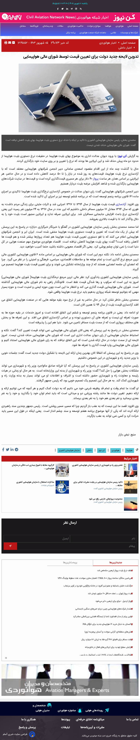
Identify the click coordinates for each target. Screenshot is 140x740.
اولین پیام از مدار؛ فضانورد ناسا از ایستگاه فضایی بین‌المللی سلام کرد (102, 616)
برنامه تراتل (71, 33)
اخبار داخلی (125, 47)
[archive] (6, 658)
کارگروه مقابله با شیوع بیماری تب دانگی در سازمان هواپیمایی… (33, 467)
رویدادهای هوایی (94, 710)
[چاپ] (5, 43)
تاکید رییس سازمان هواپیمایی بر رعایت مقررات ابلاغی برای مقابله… (97, 483)
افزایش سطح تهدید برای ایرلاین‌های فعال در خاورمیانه (108, 647)
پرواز (95, 178)
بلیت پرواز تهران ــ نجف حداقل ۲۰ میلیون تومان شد (110, 593)
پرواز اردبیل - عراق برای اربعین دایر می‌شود (114, 601)
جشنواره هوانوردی (67, 710)
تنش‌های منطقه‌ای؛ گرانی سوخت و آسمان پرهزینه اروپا (108, 632)
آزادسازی (121, 204)
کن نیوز (102, 450)
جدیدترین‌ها (115, 562)
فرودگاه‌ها (34, 26)
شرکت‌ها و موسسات (129, 33)
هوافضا (108, 26)
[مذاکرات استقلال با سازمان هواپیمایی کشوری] (62, 487)
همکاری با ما (28, 719)
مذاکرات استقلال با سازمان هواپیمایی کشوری (35, 482)
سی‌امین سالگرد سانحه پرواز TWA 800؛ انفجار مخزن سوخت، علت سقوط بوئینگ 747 (95, 578)
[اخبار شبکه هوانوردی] (70, 17)
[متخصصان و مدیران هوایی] (70, 680)
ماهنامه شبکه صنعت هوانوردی (93, 33)
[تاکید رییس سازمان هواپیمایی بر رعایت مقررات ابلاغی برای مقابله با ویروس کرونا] (130, 487)
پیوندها (65, 719)
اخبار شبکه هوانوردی (97, 735)
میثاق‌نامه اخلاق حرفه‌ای (90, 719)
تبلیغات (65, 727)
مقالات (60, 26)
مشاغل (23, 26)
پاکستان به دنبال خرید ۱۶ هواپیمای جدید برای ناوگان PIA (107, 624)
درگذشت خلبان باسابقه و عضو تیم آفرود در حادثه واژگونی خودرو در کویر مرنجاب (97, 586)
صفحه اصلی (132, 26)
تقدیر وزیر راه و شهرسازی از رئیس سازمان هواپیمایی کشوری (97, 465)
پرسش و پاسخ (27, 727)
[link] (80, 9)
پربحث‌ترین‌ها (70, 562)
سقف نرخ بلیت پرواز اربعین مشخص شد (114, 570)
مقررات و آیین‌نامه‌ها (92, 727)
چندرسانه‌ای (48, 26)
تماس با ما (132, 719)
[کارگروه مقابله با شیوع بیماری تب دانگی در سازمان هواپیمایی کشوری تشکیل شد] (62, 470)
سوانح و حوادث (94, 26)
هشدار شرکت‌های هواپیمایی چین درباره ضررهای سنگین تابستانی (103, 609)
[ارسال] (9, 43)
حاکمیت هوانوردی (75, 26)
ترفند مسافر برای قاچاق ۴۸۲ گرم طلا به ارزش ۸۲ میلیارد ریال (106, 639)
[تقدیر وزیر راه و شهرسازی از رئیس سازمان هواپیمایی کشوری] (130, 470)
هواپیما (130, 450)
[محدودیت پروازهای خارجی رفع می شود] (130, 504)
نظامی (113, 33)
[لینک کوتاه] (13, 43)
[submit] (10, 546)
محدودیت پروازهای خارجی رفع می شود (105, 499)
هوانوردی (120, 26)
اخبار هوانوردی (107, 43)
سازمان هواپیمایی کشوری (69, 450)
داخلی (89, 450)
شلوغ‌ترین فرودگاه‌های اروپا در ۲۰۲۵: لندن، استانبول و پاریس (106, 655)
